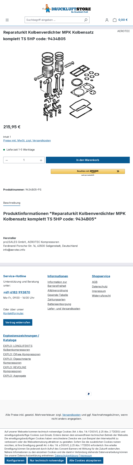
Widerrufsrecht (101, 295)
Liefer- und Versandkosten (64, 308)
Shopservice (101, 276)
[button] (88, 172)
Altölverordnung (58, 290)
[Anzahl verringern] (6, 160)
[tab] (11, 203)
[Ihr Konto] (107, 20)
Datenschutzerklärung (66, 455)
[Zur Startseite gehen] (66, 8)
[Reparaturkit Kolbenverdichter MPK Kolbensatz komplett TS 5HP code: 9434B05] (66, 86)
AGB (94, 282)
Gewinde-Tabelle (58, 295)
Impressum (99, 291)
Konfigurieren (15, 460)
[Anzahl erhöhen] (41, 160)
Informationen (58, 276)
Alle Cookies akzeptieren (85, 460)
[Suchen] (86, 20)
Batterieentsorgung (59, 304)
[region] (66, 86)
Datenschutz (100, 286)
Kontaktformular (13, 313)
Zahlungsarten (56, 299)
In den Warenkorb (87, 160)
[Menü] (7, 20)
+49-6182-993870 (16, 292)
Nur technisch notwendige (47, 460)
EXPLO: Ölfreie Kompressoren (21, 354)
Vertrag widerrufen (17, 322)
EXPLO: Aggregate (14, 375)
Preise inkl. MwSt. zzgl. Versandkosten (27, 140)
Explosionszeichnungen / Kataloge (21, 338)
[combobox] (53, 20)
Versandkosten (71, 414)
